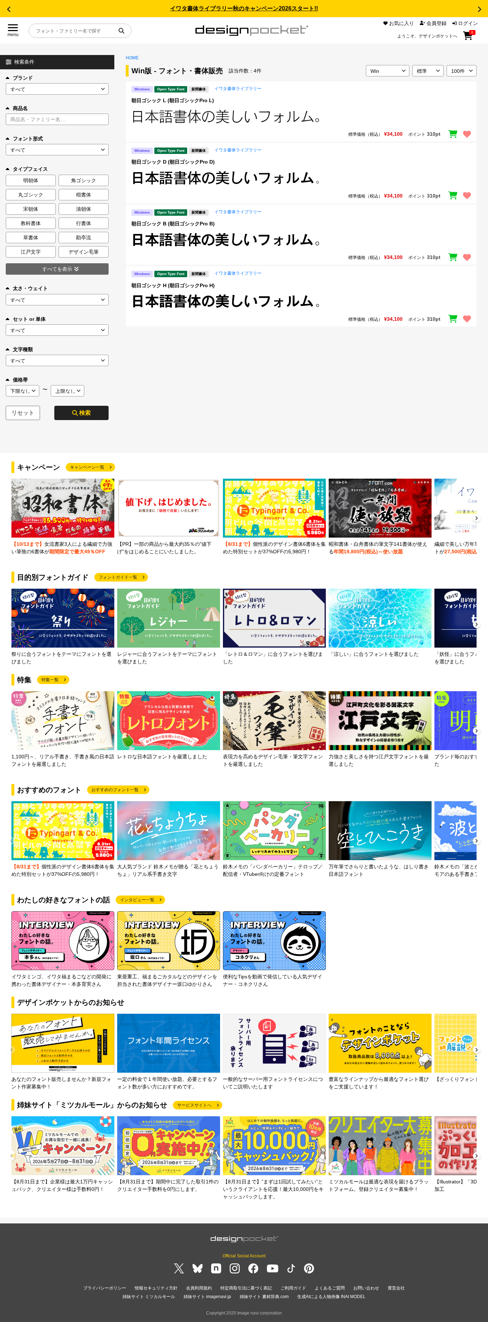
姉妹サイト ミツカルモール (149, 1296)
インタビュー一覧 (137, 899)
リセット (22, 413)
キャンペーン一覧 (87, 467)
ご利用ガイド (293, 1288)
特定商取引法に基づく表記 (246, 1288)
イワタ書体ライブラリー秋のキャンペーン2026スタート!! (244, 8)
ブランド (23, 78)
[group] (62, 517)
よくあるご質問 (330, 1288)
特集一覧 (50, 679)
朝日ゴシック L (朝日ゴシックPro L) (172, 100)
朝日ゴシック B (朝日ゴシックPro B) (173, 223)
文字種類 (23, 349)
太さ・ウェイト (30, 288)
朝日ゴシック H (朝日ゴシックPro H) (173, 285)
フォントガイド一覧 (118, 577)
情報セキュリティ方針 (156, 1288)
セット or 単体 (29, 319)
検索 (85, 413)
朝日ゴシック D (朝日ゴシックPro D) (173, 162)
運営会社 (396, 1288)
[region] (301, 116)
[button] (8, 9)
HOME (132, 58)
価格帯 (20, 380)
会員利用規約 (199, 1288)
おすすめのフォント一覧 (115, 789)
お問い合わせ (366, 1288)
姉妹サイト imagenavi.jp (207, 1296)
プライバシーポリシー (104, 1288)
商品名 (20, 108)
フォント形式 (28, 138)
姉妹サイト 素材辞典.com (264, 1296)
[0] (468, 38)
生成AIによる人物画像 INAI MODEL (331, 1296)
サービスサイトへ (194, 1105)
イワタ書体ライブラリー (238, 88)
